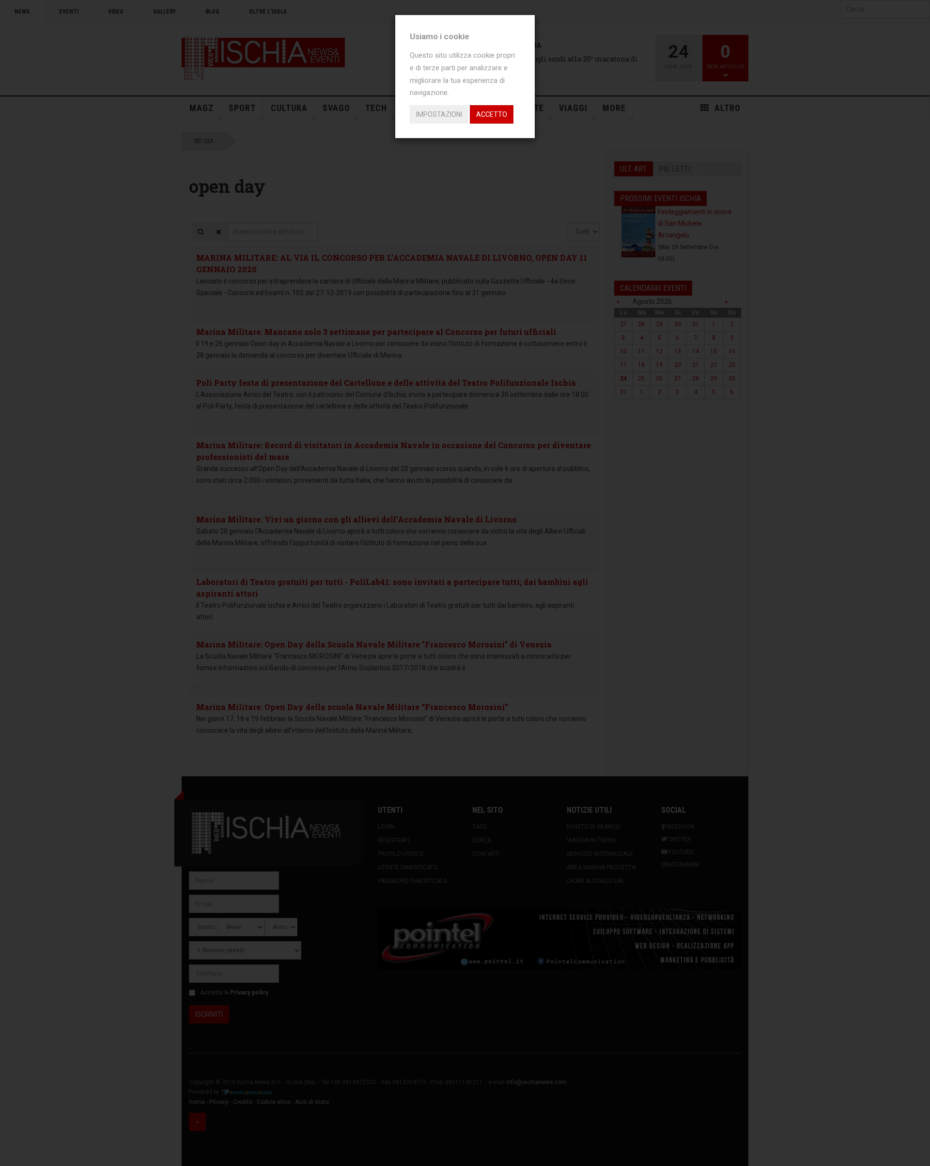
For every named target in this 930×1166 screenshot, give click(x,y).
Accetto (491, 114)
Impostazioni (439, 114)
